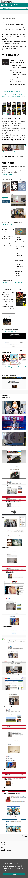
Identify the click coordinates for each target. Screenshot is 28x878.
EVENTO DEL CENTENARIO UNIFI (6, 196)
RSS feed (3, 844)
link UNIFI (4, 282)
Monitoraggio (4, 852)
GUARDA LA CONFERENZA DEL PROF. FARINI (12, 331)
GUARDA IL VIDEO (6, 174)
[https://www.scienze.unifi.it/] (7, 1)
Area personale (4, 855)
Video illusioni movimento (8, 95)
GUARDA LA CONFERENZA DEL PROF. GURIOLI (13, 340)
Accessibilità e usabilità (6, 850)
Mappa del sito (4, 842)
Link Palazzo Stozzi (15, 282)
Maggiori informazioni (8, 870)
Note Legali (3, 849)
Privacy (2, 847)
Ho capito (14, 874)
